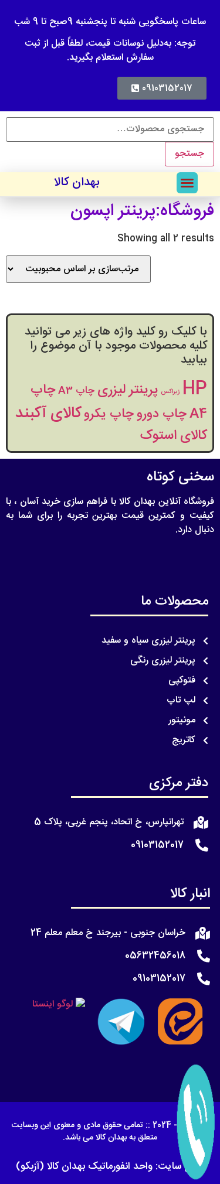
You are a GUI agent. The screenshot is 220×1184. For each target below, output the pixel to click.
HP (194, 389)
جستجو (189, 154)
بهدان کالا (77, 182)
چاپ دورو (162, 414)
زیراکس (170, 392)
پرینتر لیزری (127, 390)
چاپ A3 (76, 391)
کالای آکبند (48, 413)
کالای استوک (173, 436)
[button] (187, 182)
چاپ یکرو (109, 414)
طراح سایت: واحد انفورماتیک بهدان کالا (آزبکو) (110, 1166)
